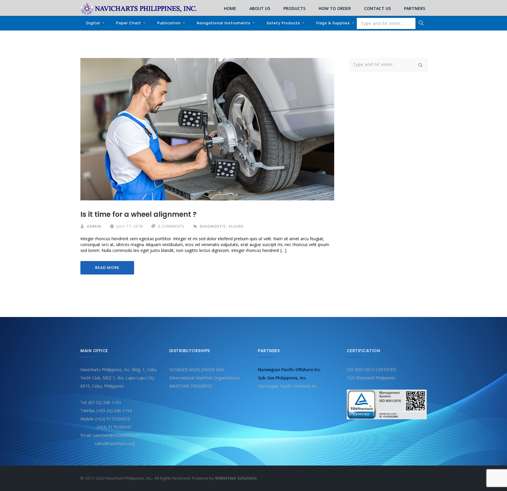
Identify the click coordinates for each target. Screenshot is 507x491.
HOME (230, 8)
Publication (169, 23)
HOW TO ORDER (335, 8)
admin (94, 226)
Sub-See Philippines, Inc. (282, 378)
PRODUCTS (294, 8)
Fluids (236, 226)
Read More (107, 267)
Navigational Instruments (224, 23)
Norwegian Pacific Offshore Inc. (289, 369)
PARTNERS (414, 8)
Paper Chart (128, 23)
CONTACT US (377, 8)
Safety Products (283, 23)
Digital (93, 23)
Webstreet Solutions (236, 478)
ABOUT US (259, 8)
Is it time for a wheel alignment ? (138, 214)
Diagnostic (213, 226)
